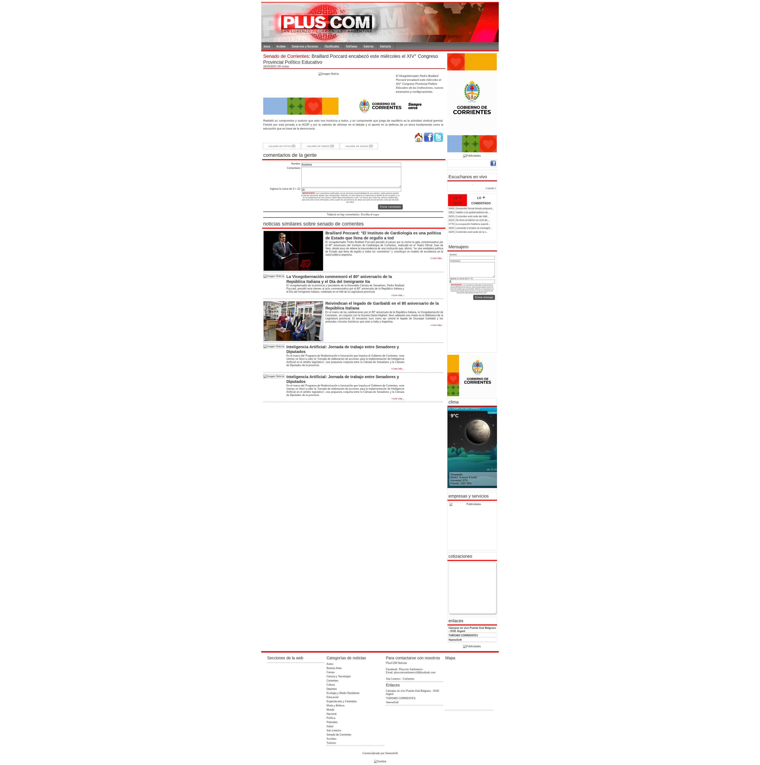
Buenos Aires (334, 668)
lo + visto (457, 200)
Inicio (267, 46)
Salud (330, 726)
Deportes (332, 688)
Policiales (332, 722)
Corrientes (332, 680)
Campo (331, 672)
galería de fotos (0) (282, 146)
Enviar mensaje (484, 297)
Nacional (331, 713)
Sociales (331, 738)
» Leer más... (436, 258)
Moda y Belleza (335, 705)
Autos (330, 663)
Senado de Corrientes (339, 734)
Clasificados (332, 46)
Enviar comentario (390, 206)
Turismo (331, 742)
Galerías (369, 46)
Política (331, 717)
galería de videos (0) (320, 146)
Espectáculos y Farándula (341, 701)
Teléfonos (351, 46)
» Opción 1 (490, 188)
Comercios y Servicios (305, 46)
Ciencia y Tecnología (339, 676)
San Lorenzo (334, 730)
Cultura (331, 684)
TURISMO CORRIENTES (463, 635)
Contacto (385, 46)
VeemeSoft (455, 639)
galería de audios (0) (359, 146)
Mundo (330, 709)
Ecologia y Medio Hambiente (343, 693)
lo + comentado (481, 200)
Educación (333, 697)
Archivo (280, 46)
